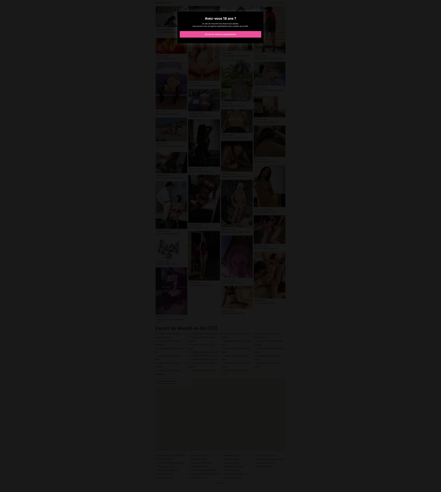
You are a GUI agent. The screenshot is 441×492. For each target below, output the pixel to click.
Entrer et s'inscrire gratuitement (220, 34)
